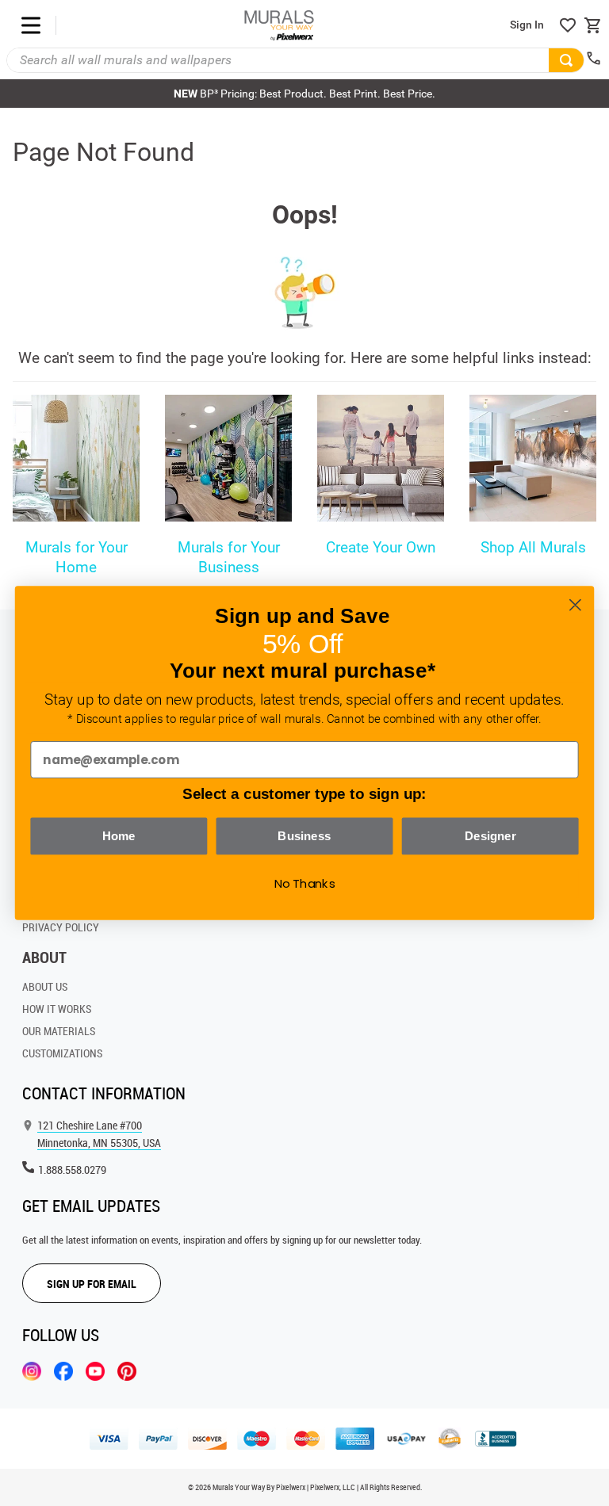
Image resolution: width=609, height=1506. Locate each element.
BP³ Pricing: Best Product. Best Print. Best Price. (304, 93)
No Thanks (304, 884)
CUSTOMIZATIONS (62, 1053)
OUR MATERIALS (58, 1030)
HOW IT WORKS (56, 1008)
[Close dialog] (575, 605)
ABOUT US (44, 986)
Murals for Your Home (76, 557)
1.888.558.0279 (72, 1169)
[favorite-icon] (567, 25)
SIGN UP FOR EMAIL (91, 1283)
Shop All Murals (533, 547)
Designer (490, 835)
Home (119, 835)
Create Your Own (380, 547)
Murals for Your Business (229, 557)
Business (304, 835)
